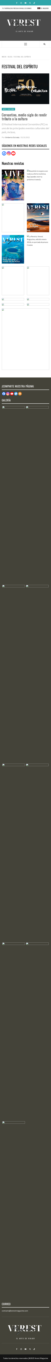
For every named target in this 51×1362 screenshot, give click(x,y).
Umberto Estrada (12, 137)
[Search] (44, 44)
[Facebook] (4, 153)
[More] (20, 393)
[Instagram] (9, 153)
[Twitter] (16, 393)
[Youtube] (12, 393)
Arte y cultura (8, 109)
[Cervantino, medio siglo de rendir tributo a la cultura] (25, 88)
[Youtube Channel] (13, 153)
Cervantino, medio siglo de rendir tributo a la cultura (24, 116)
